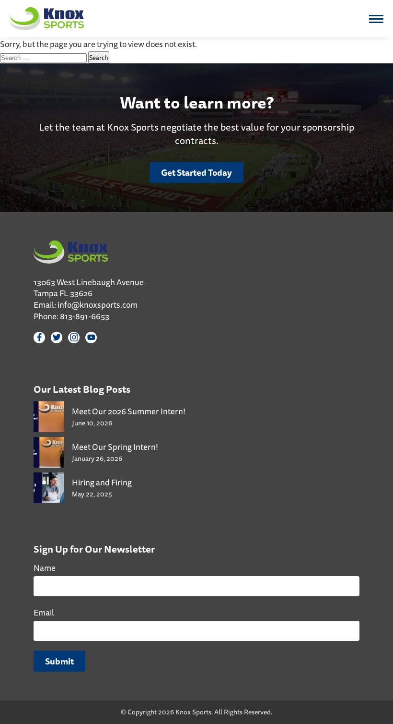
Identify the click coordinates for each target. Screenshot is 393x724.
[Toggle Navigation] (376, 19)
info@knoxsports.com (98, 304)
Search (98, 57)
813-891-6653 (84, 316)
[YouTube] (91, 337)
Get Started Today (196, 172)
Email (44, 612)
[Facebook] (39, 337)
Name (45, 567)
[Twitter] (56, 337)
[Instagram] (74, 337)
